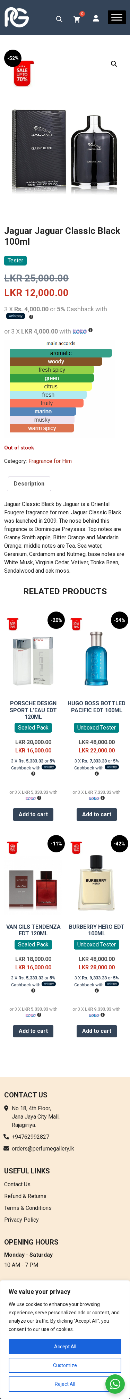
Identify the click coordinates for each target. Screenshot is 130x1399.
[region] (65, 1339)
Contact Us (17, 1184)
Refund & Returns (25, 1196)
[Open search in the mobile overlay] (59, 19)
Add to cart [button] (33, 814)
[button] (114, 64)
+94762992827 (30, 1136)
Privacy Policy (21, 1219)
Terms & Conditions (28, 1208)
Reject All (65, 1384)
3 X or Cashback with (33, 764)
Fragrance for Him (50, 461)
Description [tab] (29, 483)
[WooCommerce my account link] (96, 19)
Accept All (65, 1346)
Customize (65, 1365)
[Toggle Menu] (116, 17)
